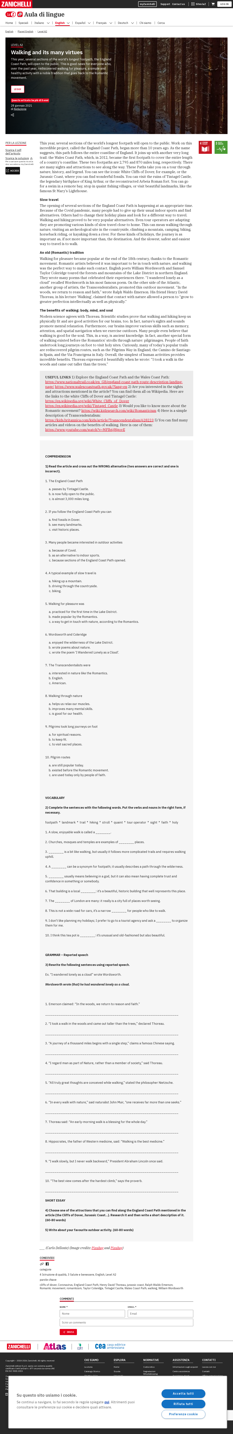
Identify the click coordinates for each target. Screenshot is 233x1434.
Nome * (64, 1307)
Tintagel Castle (113, 1288)
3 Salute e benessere (81, 1274)
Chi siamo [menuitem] (145, 23)
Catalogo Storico (92, 1371)
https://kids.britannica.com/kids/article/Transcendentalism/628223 (99, 420)
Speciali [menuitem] (23, 23)
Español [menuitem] (80, 23)
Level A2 (111, 1274)
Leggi (17, 89)
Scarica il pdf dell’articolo (13, 151)
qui (106, 1402)
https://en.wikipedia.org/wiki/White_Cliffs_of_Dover (87, 401)
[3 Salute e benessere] (221, 147)
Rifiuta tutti (183, 1404)
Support (165, 4)
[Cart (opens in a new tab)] (213, 4)
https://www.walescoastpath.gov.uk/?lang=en (91, 386)
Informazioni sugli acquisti (185, 1367)
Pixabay (98, 1248)
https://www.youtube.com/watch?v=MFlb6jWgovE (85, 429)
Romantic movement (52, 1288)
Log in (224, 4)
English (99, 1274)
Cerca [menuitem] (161, 23)
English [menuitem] (60, 23)
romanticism (74, 1288)
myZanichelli (147, 4)
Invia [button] (70, 1332)
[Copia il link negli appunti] (42, 1264)
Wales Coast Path (136, 1288)
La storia (88, 1367)
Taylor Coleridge (93, 1288)
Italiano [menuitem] (39, 23)
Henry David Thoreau (113, 1284)
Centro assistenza (181, 1371)
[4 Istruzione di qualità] (205, 147)
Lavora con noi (209, 1367)
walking (152, 1288)
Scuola (117, 1371)
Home (116, 1367)
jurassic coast (135, 1284)
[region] (117, 1402)
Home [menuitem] (9, 23)
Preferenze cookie (183, 1414)
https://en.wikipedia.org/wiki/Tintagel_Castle (81, 405)
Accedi (14, 170)
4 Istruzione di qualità (53, 1274)
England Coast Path (86, 1284)
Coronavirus (65, 1284)
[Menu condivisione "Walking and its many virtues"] (12, 114)
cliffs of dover (48, 1284)
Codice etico (149, 1367)
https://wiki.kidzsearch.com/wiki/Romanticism (118, 410)
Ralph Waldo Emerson (159, 1284)
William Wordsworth (170, 1288)
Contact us (178, 4)
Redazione (20, 109)
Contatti (206, 1371)
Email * (132, 1307)
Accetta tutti (183, 1393)
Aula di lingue (44, 14)
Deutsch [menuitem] (123, 23)
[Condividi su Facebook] (48, 1264)
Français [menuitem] (101, 23)
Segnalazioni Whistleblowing (150, 1372)
